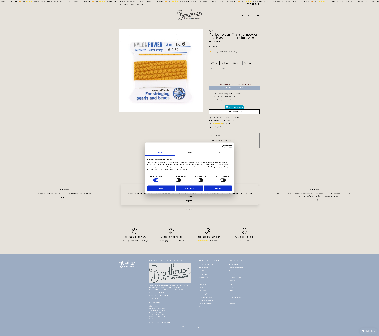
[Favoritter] (253, 14)
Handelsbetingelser (236, 281)
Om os (231, 290)
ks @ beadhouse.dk (162, 295)
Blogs (231, 300)
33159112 (155, 299)
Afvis (161, 188)
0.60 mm (247, 63)
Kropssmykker (204, 277)
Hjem (211, 31)
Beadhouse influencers (237, 294)
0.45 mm (225, 63)
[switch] (178, 180)
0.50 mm (236, 63)
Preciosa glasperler (206, 297)
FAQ (230, 284)
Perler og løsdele (205, 294)
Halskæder (203, 274)
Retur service (234, 274)
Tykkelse (214, 59)
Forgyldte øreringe (206, 264)
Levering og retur (221, 140)
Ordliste (232, 303)
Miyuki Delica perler (206, 300)
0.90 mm (225, 69)
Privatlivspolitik (234, 264)
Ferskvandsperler (205, 303)
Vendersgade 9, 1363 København (131, 4)
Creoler (202, 307)
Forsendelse (233, 271)
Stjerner (214, 241)
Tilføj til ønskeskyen (235, 107)
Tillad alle (217, 188)
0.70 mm (214, 69)
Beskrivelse (217, 135)
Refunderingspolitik (236, 277)
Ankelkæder (203, 267)
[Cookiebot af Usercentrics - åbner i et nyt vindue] (223, 146)
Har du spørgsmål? (221, 145)
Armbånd (202, 271)
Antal (212, 75)
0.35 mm (214, 63)
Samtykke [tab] (160, 152)
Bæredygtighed (235, 297)
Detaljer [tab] (189, 152)
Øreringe (202, 290)
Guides (231, 287)
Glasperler (203, 287)
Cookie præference (236, 267)
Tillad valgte (189, 188)
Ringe (201, 281)
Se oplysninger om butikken (223, 100)
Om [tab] (219, 152)
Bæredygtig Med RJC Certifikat (171, 241)
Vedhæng (202, 284)
